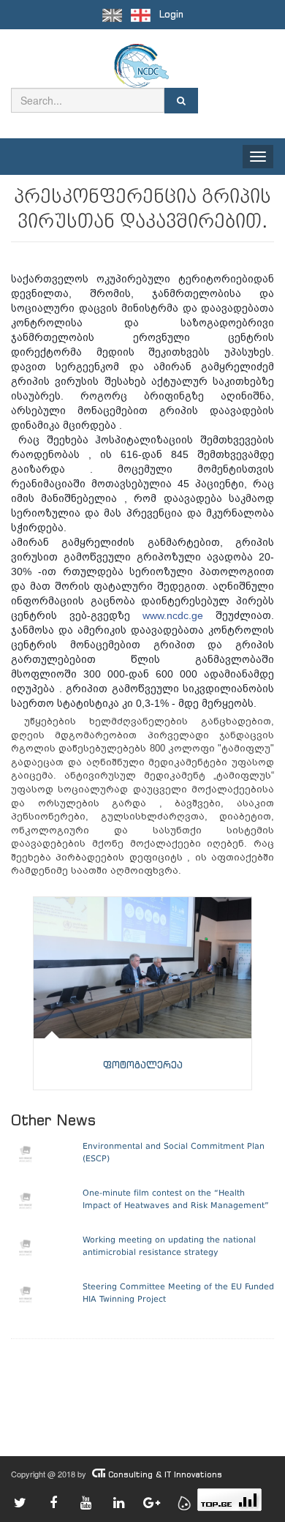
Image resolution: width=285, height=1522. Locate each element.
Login (171, 14)
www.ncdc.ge (172, 615)
